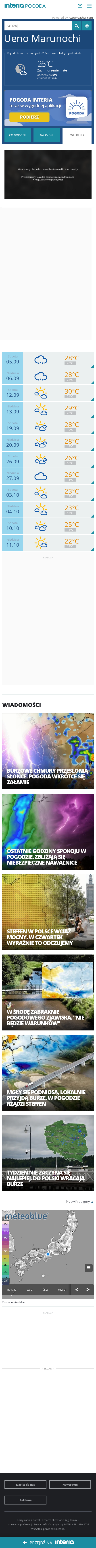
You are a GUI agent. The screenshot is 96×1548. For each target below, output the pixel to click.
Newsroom (70, 1484)
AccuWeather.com (81, 18)
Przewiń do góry (78, 1201)
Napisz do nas (25, 1484)
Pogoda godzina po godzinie (17, 135)
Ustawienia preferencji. (20, 1524)
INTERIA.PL (70, 1524)
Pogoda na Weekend (77, 149)
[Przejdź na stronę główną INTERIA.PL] (14, 5)
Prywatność (40, 1524)
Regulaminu (71, 1520)
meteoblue (18, 1302)
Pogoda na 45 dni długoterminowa (46, 135)
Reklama (25, 1500)
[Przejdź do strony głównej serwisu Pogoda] (35, 6)
